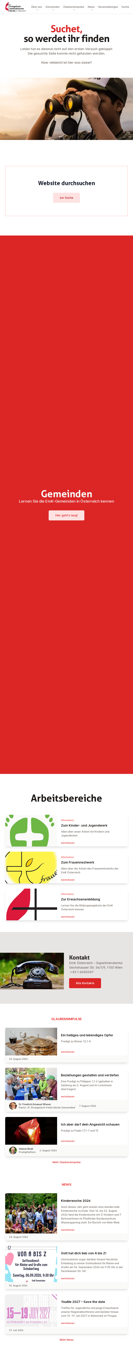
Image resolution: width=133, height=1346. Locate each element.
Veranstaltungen (108, 6)
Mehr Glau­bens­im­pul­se (67, 1162)
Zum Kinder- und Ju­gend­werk (84, 825)
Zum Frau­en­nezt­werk (77, 862)
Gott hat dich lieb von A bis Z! (83, 1253)
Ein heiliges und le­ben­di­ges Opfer (87, 1035)
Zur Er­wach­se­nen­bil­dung (80, 899)
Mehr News (66, 1339)
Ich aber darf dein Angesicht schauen (90, 1124)
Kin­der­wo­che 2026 (76, 1201)
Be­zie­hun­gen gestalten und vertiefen (90, 1075)
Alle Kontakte (85, 983)
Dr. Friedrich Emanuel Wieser (35, 1104)
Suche (125, 6)
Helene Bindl (26, 1148)
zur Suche (66, 197)
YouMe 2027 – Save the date (83, 1302)
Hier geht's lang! (66, 515)
